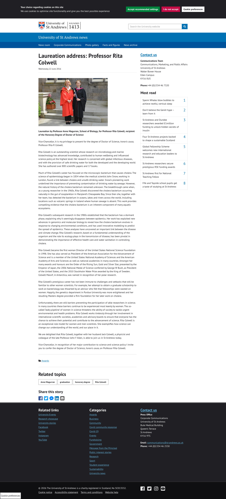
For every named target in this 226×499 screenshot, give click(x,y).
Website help (111, 492)
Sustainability (96, 469)
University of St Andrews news (62, 37)
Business (93, 418)
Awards (45, 360)
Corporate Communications (67, 45)
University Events (47, 414)
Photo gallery (92, 45)
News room (44, 45)
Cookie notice (45, 492)
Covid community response (103, 427)
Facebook (43, 427)
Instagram (43, 435)
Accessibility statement (66, 492)
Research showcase (48, 418)
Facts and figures (111, 45)
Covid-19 (93, 431)
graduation (65, 382)
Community (95, 422)
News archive (130, 45)
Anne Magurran (48, 382)
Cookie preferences (193, 9)
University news (97, 473)
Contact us (148, 54)
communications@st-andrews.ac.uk (165, 442)
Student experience (99, 464)
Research (93, 456)
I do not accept (170, 9)
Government (95, 443)
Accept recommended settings (143, 9)
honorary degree (82, 382)
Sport (92, 460)
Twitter (41, 431)
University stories (47, 422)
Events (92, 435)
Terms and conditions (92, 492)
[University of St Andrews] (59, 26)
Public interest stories (100, 452)
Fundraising (95, 439)
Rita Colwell (100, 382)
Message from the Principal (103, 448)
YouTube (42, 439)
